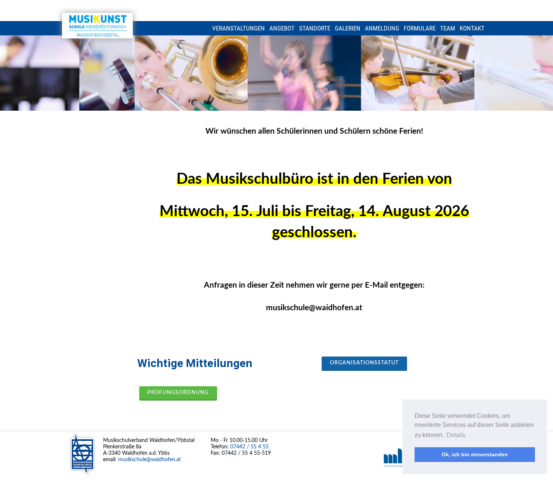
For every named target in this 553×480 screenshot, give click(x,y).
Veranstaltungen (238, 28)
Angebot (282, 28)
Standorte (314, 28)
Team (447, 28)
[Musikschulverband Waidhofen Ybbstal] (97, 25)
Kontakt (472, 28)
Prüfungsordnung (178, 392)
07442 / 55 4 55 (249, 447)
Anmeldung (382, 28)
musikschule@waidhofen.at (149, 459)
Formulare (420, 28)
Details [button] (456, 435)
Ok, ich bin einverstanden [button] (475, 454)
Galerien (347, 28)
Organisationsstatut (364, 363)
